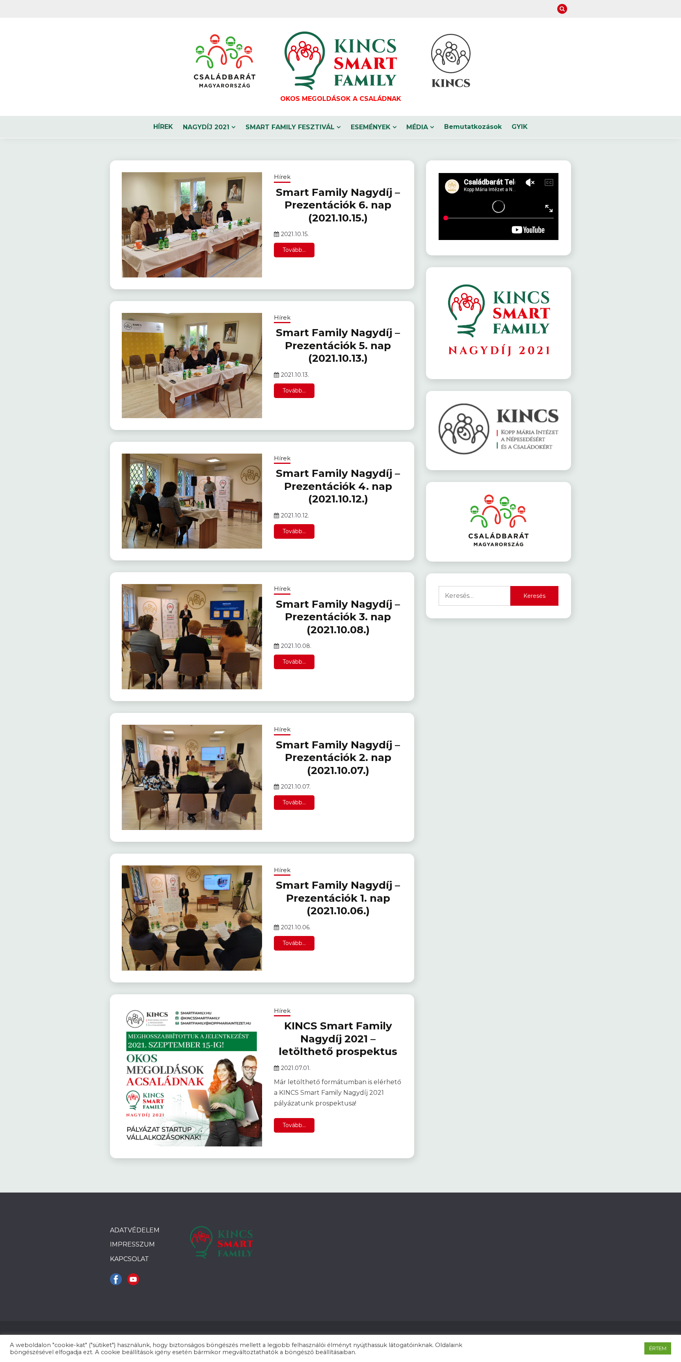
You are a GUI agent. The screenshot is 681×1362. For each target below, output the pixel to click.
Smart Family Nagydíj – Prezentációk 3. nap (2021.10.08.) (338, 617)
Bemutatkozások (473, 126)
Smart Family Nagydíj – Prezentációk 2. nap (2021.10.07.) (338, 758)
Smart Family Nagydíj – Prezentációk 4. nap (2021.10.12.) (338, 486)
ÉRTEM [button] (657, 1348)
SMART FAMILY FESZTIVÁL (290, 127)
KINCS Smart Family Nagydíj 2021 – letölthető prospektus (338, 1039)
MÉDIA (417, 127)
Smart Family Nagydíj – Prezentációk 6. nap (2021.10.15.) (338, 205)
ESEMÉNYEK (371, 127)
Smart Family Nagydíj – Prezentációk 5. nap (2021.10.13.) (338, 345)
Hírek (282, 176)
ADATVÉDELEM (135, 1230)
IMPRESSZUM (132, 1244)
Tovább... (294, 249)
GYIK (520, 126)
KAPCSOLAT (129, 1259)
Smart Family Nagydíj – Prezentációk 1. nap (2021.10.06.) (338, 898)
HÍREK (163, 126)
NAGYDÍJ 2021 (206, 127)
